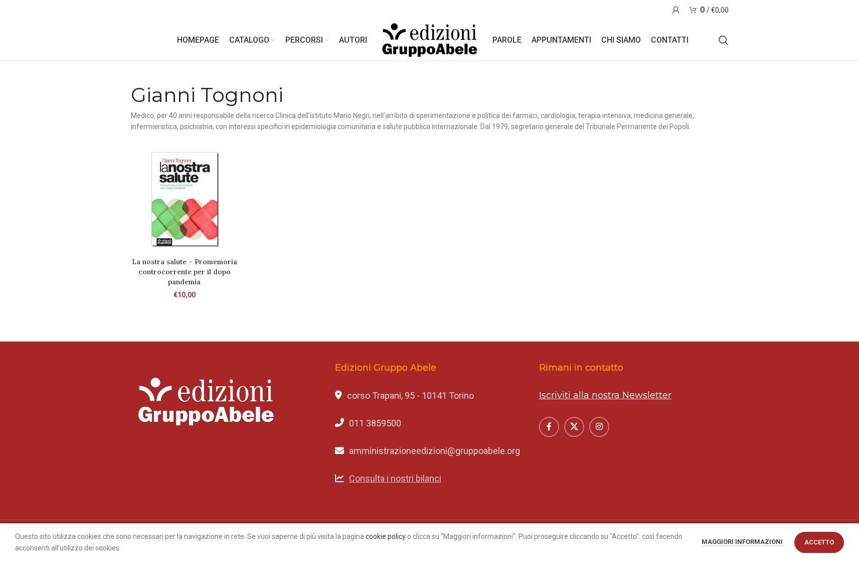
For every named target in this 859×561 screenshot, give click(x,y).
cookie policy (386, 536)
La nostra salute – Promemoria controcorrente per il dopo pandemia (184, 271)
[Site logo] (429, 40)
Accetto (819, 542)
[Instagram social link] (599, 427)
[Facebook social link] (549, 427)
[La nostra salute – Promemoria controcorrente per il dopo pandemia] (184, 199)
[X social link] (574, 427)
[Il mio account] (675, 10)
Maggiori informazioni (743, 541)
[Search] (724, 40)
